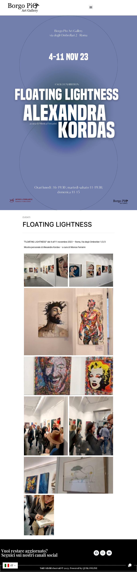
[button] (91, 7)
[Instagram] (102, 553)
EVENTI (26, 217)
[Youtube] (109, 553)
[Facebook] (96, 553)
